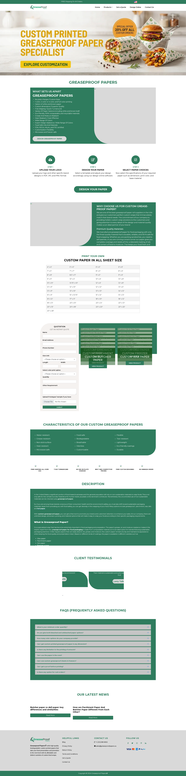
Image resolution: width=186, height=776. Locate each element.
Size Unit (46, 356)
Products (107, 7)
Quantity (46, 377)
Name (45, 332)
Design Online (135, 7)
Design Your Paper (93, 189)
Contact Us (149, 7)
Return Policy (67, 750)
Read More (50, 715)
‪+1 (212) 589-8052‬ (101, 742)
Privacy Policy (67, 746)
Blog (63, 742)
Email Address (48, 340)
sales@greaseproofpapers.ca (106, 746)
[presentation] (62, 595)
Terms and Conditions (70, 754)
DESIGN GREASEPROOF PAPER (49, 139)
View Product (98, 366)
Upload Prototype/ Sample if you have (57, 397)
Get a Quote (121, 7)
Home (97, 7)
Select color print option (52, 370)
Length (45, 362)
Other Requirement (50, 385)
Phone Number (48, 348)
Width (63, 362)
